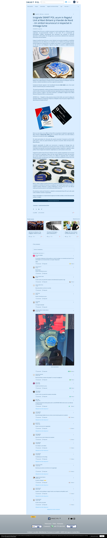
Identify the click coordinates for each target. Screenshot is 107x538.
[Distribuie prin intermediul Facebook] (33, 209)
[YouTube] (71, 519)
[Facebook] (69, 519)
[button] (77, 2)
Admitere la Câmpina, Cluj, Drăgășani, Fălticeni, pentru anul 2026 (35, 232)
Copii (61, 6)
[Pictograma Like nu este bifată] (36, 263)
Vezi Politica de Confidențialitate (10, 536)
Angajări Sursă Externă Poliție (52, 6)
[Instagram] (74, 519)
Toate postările (30, 6)
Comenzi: (47, 526)
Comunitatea (42, 6)
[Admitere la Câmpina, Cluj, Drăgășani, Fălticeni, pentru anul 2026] (35, 225)
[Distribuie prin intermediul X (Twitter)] (36, 209)
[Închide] (105, 536)
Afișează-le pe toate (76, 218)
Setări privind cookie (94, 536)
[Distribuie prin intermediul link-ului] (41, 209)
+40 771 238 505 (59, 526)
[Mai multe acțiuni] (73, 14)
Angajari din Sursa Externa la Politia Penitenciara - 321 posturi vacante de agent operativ (71, 232)
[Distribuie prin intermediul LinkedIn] (38, 209)
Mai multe (66, 6)
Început (36, 6)
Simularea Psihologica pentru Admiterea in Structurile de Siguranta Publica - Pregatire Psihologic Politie (52, 232)
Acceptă (102, 536)
